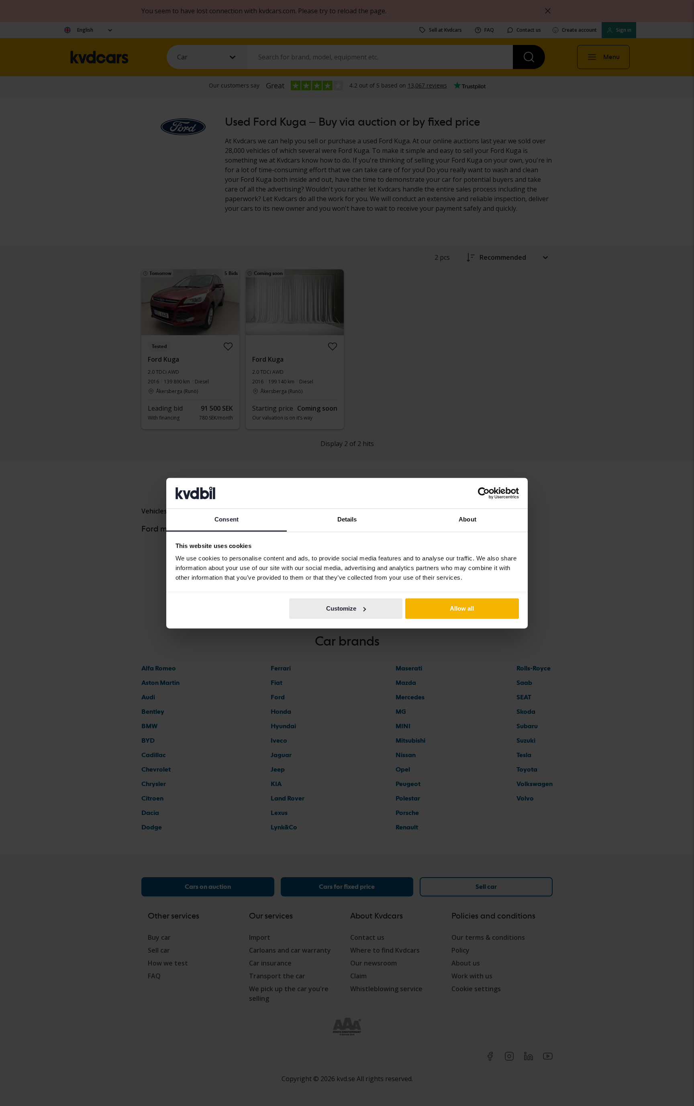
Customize (341, 608)
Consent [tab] (226, 519)
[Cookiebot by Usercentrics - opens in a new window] (484, 493)
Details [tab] (347, 519)
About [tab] (467, 519)
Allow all (462, 608)
